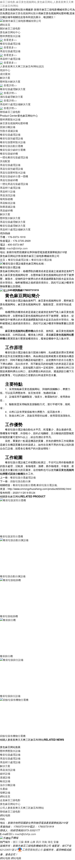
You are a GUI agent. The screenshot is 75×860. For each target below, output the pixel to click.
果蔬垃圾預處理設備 (11, 168)
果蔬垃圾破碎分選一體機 (14, 176)
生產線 (4, 788)
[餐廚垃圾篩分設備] (27, 675)
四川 (38, 842)
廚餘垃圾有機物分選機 (12, 736)
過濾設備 (5, 777)
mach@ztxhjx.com (17, 248)
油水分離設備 (7, 785)
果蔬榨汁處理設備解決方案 (15, 229)
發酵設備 (5, 792)
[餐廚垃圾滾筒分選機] (27, 516)
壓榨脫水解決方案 (10, 218)
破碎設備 (5, 773)
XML (2, 819)
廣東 (26, 842)
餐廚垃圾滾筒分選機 (11, 536)
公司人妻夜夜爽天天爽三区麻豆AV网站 (22, 807)
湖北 (50, 842)
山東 (32, 842)
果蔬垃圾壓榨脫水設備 (12, 172)
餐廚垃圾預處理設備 (11, 138)
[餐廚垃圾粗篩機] (27, 596)
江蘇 (21, 842)
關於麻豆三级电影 (10, 28)
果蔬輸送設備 (7, 203)
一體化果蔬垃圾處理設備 (14, 184)
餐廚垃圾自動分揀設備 (12, 576)
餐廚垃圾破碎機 (9, 153)
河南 (44, 842)
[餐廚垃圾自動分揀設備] (27, 556)
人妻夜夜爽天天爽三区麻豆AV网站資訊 (22, 66)
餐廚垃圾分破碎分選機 (12, 149)
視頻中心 (5, 70)
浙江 (15, 842)
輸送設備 (5, 781)
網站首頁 (5, 24)
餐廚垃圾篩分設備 (10, 696)
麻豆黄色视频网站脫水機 (27, 13)
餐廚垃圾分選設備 (41, 259)
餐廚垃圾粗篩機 (9, 616)
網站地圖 (5, 815)
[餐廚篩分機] (27, 636)
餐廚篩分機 (6, 656)
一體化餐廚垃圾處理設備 (14, 157)
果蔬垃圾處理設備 (10, 165)
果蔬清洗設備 (7, 195)
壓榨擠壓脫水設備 (10, 119)
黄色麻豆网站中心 (10, 32)
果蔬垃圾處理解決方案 (12, 222)
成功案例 (5, 74)
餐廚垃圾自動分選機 (11, 146)
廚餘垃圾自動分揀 (20, 481)
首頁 (2, 259)
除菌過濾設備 (7, 206)
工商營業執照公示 (32, 849)
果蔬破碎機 (6, 210)
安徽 (56, 842)
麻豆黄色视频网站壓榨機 (14, 123)
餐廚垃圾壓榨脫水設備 (12, 142)
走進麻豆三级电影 (10, 800)
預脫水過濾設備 (9, 131)
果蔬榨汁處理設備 (10, 187)
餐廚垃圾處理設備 (10, 134)
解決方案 (5, 77)
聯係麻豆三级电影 (10, 112)
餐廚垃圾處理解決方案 (12, 225)
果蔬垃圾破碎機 (9, 180)
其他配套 (5, 161)
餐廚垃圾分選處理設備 (23, 477)
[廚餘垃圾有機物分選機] (27, 715)
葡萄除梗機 (6, 199)
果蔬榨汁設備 (7, 191)
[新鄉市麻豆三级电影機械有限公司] (20, 20)
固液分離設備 (7, 127)
